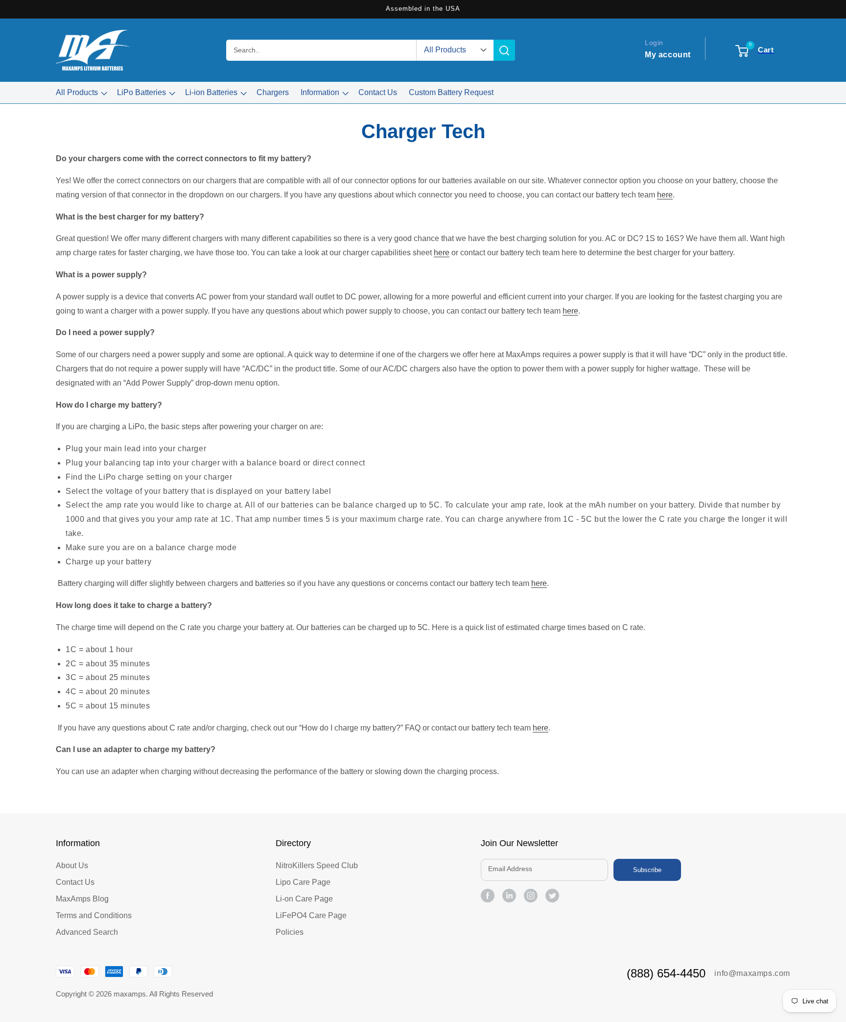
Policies (290, 932)
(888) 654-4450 (666, 973)
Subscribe (647, 870)
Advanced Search (87, 932)
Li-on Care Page (304, 899)
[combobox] (321, 50)
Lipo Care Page (303, 882)
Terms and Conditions (94, 915)
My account (668, 54)
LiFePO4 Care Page (311, 915)
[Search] (504, 50)
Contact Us (75, 882)
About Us (72, 865)
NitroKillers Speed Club (317, 865)
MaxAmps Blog (82, 899)
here (665, 195)
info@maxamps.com (752, 973)
